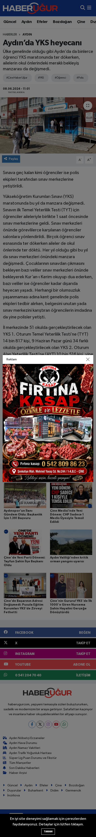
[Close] (88, 359)
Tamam (48, 831)
